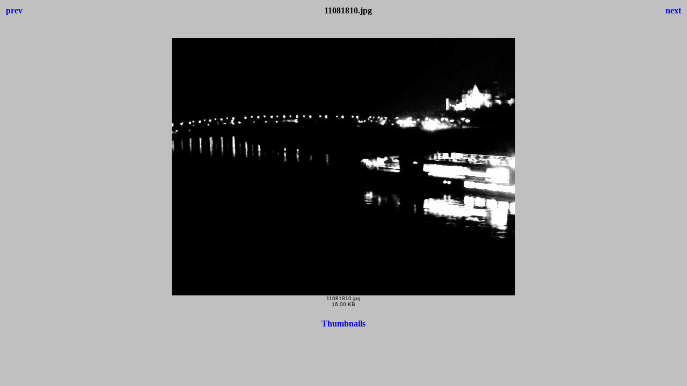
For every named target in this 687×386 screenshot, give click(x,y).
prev (14, 10)
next (673, 10)
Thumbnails (343, 323)
